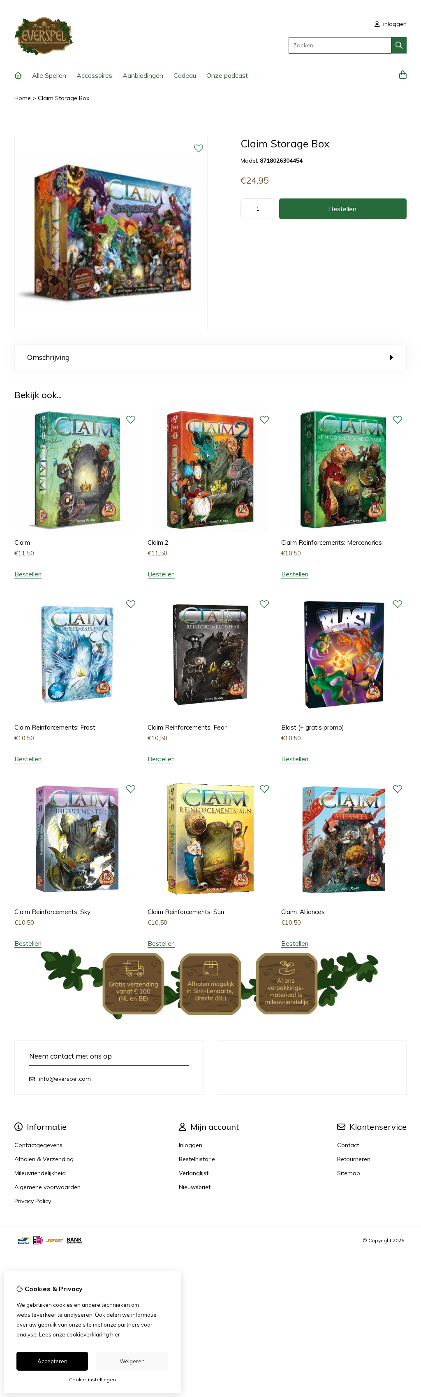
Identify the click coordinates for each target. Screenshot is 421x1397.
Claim (22, 542)
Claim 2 (158, 542)
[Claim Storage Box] (111, 327)
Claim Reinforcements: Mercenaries (331, 542)
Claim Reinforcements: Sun (186, 912)
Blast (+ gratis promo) (312, 727)
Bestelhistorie (197, 1159)
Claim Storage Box (63, 98)
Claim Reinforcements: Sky (52, 912)
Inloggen (190, 1145)
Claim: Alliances (303, 912)
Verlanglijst (193, 1173)
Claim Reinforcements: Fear (187, 727)
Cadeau (184, 75)
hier (115, 1334)
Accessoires (94, 75)
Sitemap (348, 1173)
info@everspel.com (65, 1078)
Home (22, 98)
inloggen (394, 24)
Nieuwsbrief (194, 1187)
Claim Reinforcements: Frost (54, 727)
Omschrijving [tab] (48, 357)
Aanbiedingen (143, 75)
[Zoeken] (399, 45)
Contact (348, 1145)
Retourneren (353, 1159)
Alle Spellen (49, 75)
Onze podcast (227, 75)
